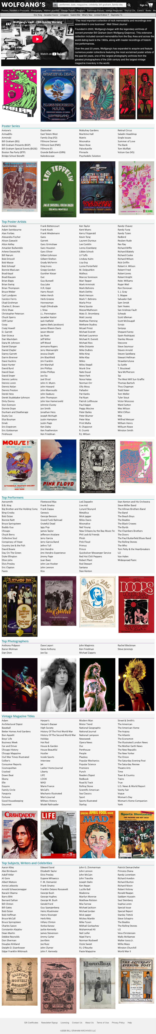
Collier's (6, 760)
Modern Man (86, 720)
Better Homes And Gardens (16, 731)
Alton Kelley (8, 244)
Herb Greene (47, 298)
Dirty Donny (8, 401)
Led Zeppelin (86, 501)
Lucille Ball (84, 889)
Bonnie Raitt (8, 519)
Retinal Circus (125, 130)
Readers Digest (87, 775)
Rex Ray (122, 244)
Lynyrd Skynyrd (87, 508)
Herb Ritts (46, 918)
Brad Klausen (9, 277)
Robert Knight (125, 277)
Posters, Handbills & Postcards (15, 10)
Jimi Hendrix (47, 549)
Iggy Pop (45, 527)
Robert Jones (124, 273)
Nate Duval (85, 371)
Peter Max (84, 419)
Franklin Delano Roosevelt (54, 889)
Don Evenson (9, 404)
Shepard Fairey (125, 331)
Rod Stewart (85, 563)
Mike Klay (84, 357)
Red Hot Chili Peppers (90, 556)
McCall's (45, 789)
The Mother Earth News (130, 746)
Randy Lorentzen (126, 874)
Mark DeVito (85, 291)
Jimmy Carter (47, 936)
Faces (5, 571)
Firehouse (7, 433)
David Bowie (8, 549)
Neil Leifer (84, 933)
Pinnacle (83, 152)
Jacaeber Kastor (51, 15)
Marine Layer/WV (51, 10)
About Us (89, 1022)
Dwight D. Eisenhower (13, 947)
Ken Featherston (49, 430)
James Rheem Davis (51, 328)
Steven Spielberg (126, 353)
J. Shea (44, 309)
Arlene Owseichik (11, 251)
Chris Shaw (7, 309)
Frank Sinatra (47, 505)
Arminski (6, 137)
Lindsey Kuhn (86, 258)
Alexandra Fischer (11, 236)
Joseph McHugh (49, 415)
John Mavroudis (49, 390)
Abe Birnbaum (9, 871)
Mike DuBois (86, 350)
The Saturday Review (129, 764)
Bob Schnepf (8, 266)
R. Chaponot (85, 426)
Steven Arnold (125, 350)
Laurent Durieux (87, 240)
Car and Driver (9, 746)
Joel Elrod (45, 379)
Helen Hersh (47, 295)
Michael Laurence (88, 335)
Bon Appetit (8, 735)
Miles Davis (85, 519)
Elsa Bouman (9, 419)
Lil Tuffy (83, 255)
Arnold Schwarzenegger (14, 889)
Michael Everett (87, 331)
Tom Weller (123, 393)
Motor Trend (85, 724)
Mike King (84, 353)
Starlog (83, 804)
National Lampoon (89, 735)
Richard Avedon (126, 878)
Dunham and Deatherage (15, 412)
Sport (82, 797)
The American (125, 724)
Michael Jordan (87, 911)
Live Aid (83, 505)
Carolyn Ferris (9, 298)
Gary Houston (48, 247)
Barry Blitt (7, 896)
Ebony (5, 778)
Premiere (84, 767)
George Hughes (49, 896)
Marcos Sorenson (88, 277)
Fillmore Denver (49, 141)
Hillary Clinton (48, 922)
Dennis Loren (9, 382)
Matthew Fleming (88, 320)
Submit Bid (75, 15)
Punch (82, 771)
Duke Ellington (9, 556)
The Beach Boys (126, 516)
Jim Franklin (47, 361)
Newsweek (84, 738)
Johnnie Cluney (48, 404)
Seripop (122, 328)
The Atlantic (124, 735)
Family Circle (8, 789)
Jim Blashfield (48, 357)
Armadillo (7, 133)
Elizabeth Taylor (49, 871)
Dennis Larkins (9, 379)
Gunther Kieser (48, 273)
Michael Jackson (87, 907)
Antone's (6, 130)
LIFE (43, 775)
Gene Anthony (48, 649)
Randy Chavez (125, 225)
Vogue (121, 793)
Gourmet (6, 804)
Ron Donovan (125, 288)
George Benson (49, 516)
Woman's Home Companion (132, 800)
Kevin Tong (84, 236)
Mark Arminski (87, 284)
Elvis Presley (8, 563)
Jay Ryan (45, 335)
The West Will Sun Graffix (131, 379)
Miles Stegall (85, 364)
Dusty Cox (7, 415)
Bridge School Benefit (13, 155)
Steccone (122, 342)
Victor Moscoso (126, 401)
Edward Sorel (47, 867)
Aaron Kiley (8, 867)
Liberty (44, 771)
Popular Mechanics (89, 760)
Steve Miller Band (127, 505)
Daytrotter (46, 130)
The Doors (123, 534)
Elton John (7, 560)
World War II (124, 951)
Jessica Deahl (47, 353)
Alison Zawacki (10, 240)
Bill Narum (7, 255)
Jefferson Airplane (50, 534)
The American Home (128, 727)
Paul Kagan (85, 404)
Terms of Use (103, 1022)
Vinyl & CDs (129, 10)
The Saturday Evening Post (131, 760)
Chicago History (10, 749)
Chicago (6, 530)
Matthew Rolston (88, 900)
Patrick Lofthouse (88, 401)
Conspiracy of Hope (12, 541)
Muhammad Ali (87, 929)
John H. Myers (48, 382)
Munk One (84, 368)
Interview (45, 760)
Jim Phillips (46, 368)
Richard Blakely (126, 251)
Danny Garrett (9, 353)
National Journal (87, 731)
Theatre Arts (124, 767)
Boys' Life (7, 738)
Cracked (6, 771)
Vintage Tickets (68, 10)
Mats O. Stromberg (89, 313)
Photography (36, 10)
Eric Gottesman (10, 430)
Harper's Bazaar (49, 724)
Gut (42, 277)
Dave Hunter (8, 364)
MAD (43, 782)
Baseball (6, 727)
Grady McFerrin (49, 262)
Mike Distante (86, 346)
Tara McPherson (126, 371)
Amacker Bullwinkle (12, 247)
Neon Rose (84, 144)
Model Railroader (50, 804)
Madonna (84, 892)
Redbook (84, 778)
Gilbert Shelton (48, 258)
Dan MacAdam (9, 339)
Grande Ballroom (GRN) (53, 152)
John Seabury (47, 393)
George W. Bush (49, 900)
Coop (4, 324)
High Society (47, 727)
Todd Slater (123, 390)
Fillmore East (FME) (50, 144)
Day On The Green (11, 552)
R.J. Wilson (84, 433)
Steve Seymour (125, 346)
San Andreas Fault (127, 309)
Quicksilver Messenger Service (95, 552)
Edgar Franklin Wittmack (14, 951)
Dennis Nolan (9, 386)
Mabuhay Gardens (89, 130)
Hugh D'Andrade (49, 306)
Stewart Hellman (126, 357)
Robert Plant (85, 560)
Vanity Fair (123, 789)
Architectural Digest (12, 724)
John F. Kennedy (49, 951)
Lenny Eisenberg (87, 247)
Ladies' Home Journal (52, 767)
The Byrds (123, 527)
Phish (82, 538)
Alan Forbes (8, 233)
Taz (119, 375)
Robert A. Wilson (126, 266)
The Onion (123, 756)
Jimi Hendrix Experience (53, 552)
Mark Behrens (86, 288)
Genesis (45, 512)
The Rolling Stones (127, 541)
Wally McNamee (126, 936)
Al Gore (6, 878)
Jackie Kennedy (48, 929)
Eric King (38, 15)
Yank (120, 804)
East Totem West (49, 133)
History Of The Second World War (58, 735)
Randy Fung (124, 229)
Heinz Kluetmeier (49, 911)
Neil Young (84, 527)
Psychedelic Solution (90, 155)
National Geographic (90, 727)
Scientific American (89, 789)
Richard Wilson (125, 258)
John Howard (47, 386)
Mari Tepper (85, 280)
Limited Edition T (101, 15)
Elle (3, 782)
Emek (5, 423)
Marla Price (85, 302)
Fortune (6, 797)
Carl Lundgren (9, 295)
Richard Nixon (125, 885)
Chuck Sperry (9, 317)
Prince (82, 549)
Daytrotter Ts (116, 15)
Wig (120, 415)
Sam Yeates (124, 306)
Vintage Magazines (114, 10)
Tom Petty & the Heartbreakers (134, 549)
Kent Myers (85, 229)
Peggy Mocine (86, 408)
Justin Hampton (49, 419)
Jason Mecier (47, 331)
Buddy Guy (8, 527)
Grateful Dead (48, 523)
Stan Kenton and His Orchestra (134, 501)
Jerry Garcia (47, 538)
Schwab (122, 313)
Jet (42, 764)
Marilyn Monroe (87, 896)
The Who (122, 545)
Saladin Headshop (127, 133)
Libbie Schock (86, 251)
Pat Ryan (83, 397)
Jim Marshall (47, 364)
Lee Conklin (85, 244)
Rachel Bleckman (127, 645)
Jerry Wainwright (49, 350)
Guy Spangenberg (50, 907)
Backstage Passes (95, 10)
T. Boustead (124, 368)
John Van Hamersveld (52, 401)
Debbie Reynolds (11, 936)
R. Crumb (84, 430)
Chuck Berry (8, 534)
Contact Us (77, 1022)
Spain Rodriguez (126, 335)
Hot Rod (45, 742)
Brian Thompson (10, 288)
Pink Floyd (84, 541)
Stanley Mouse (125, 339)
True (120, 782)
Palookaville (85, 148)
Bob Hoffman (9, 914)
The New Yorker (126, 753)
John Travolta (86, 878)
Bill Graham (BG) (10, 141)
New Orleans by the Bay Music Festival (99, 530)
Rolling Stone (86, 786)
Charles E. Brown (11, 306)
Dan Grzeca (8, 335)
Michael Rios (85, 342)
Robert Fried (124, 269)
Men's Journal (48, 797)
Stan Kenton (85, 571)
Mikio (82, 361)
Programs (81, 10)
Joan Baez (46, 560)
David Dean (8, 371)
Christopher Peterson (13, 313)
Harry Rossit (47, 291)
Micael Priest (86, 328)
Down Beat (7, 775)
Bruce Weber (8, 291)
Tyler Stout (123, 397)
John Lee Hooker (49, 563)
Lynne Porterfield (88, 266)
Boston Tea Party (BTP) (13, 152)
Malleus (83, 273)
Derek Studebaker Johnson (16, 397)
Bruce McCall (9, 918)
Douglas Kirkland (11, 944)
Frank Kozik (47, 229)
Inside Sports (47, 756)
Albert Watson (9, 881)
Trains (121, 778)
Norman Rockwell (88, 940)
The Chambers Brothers (130, 530)
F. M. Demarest (49, 881)
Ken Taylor (84, 225)
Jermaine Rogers (49, 346)
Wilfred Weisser (126, 419)
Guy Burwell (47, 280)
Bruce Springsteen (11, 523)
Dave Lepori (47, 645)
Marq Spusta (85, 306)
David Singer (8, 375)
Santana (83, 567)
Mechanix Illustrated (51, 793)
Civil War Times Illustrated (15, 756)
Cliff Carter (7, 320)
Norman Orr (85, 382)
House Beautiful (49, 749)
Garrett (44, 240)
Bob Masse (7, 262)
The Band (123, 512)
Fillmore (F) (46, 148)
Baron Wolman (10, 649)
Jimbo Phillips (48, 371)
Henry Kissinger (49, 914)
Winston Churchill (127, 947)
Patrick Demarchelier (129, 867)
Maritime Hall (86, 133)
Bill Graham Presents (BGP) (16, 144)
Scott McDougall (126, 320)
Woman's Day (125, 797)
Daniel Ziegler (9, 350)
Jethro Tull (46, 545)
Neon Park (84, 375)
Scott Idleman (125, 317)
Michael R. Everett (88, 339)
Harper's (45, 720)
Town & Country (126, 775)
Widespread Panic (127, 560)
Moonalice (84, 141)
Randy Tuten (124, 233)
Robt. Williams (125, 280)
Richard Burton (126, 881)
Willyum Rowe (125, 426)
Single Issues (124, 137)
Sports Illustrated (88, 800)
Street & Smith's (126, 720)
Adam (5, 720)
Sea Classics (85, 793)
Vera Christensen (126, 933)
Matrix (82, 137)
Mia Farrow (85, 903)
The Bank (123, 144)
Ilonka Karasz (47, 925)
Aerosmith (7, 501)
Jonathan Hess (48, 412)
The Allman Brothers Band (131, 508)
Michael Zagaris (87, 652)
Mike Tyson (85, 922)
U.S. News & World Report (131, 786)
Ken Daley (46, 426)
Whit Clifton (124, 412)
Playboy (83, 756)
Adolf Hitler (8, 874)
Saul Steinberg (125, 900)
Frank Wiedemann (50, 233)
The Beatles (124, 519)
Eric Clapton (8, 567)
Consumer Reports (11, 764)
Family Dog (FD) (49, 137)
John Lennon (47, 567)
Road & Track (86, 782)
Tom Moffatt (124, 148)
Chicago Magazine (11, 753)
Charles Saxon (9, 925)
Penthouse (84, 749)
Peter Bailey (85, 412)
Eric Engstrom (9, 426)
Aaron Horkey (9, 225)
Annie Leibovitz (10, 885)
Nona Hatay (85, 379)
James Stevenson (49, 933)
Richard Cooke (125, 255)
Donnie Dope (9, 408)
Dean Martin (8, 933)
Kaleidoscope (47, 155)
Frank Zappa (47, 508)
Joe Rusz (45, 944)
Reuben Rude (125, 240)
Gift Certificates (31, 1022)
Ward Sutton (124, 404)
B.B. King (6, 505)
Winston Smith (125, 430)
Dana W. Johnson (11, 342)
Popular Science (87, 764)
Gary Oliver (47, 251)
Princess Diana (125, 871)
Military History (49, 800)
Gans (43, 236)
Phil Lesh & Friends (89, 534)
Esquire (6, 786)
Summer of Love (126, 141)
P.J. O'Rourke (85, 947)
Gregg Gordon (48, 269)
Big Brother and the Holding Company (22, 508)
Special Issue (124, 907)
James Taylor (47, 530)
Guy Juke (45, 284)
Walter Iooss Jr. (125, 940)
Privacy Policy (118, 1022)
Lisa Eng (83, 262)
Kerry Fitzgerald (87, 233)
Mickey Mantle (87, 918)
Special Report (125, 911)
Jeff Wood (46, 342)
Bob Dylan (7, 516)
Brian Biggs (8, 280)
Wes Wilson (124, 408)
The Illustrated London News (133, 742)
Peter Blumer (86, 415)
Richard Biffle (125, 247)
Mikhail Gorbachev (89, 925)
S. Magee (122, 295)
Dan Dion (7, 652)
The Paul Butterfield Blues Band (134, 538)
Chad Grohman (10, 302)
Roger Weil (123, 284)
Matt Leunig (85, 317)
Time (120, 771)
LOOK (44, 778)
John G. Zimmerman (90, 867)
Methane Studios (88, 324)
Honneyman (47, 302)
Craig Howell (8, 328)
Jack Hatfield (47, 320)
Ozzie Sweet (85, 944)
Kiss (43, 571)
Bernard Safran (10, 900)
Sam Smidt (123, 302)
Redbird (122, 236)
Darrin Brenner (10, 357)
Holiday (45, 738)
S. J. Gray (122, 291)
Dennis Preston (10, 390)
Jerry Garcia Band (50, 541)
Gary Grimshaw (49, 244)
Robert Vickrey (125, 889)
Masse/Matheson (88, 309)
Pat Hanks (84, 393)
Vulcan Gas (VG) (126, 152)
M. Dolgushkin (86, 269)
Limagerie (64, 15)
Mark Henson (86, 295)
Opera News (85, 742)
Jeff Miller (46, 339)
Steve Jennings (125, 649)
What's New (87, 15)
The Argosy (123, 731)
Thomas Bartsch (126, 382)
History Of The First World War (57, 731)
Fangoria (6, 793)
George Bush (47, 892)
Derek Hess (8, 393)
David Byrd (8, 368)
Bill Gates (7, 907)
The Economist (125, 738)
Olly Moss (84, 386)
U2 (119, 552)
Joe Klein (45, 940)
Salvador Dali (125, 298)
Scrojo (121, 324)
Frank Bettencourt (50, 225)
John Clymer (47, 947)
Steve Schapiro (125, 918)
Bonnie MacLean (10, 269)
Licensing (65, 1022)
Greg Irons (46, 266)
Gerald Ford (47, 903)
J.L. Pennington (48, 313)
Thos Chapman (125, 386)
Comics (140, 10)
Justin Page (46, 423)
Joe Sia (44, 375)
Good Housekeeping (12, 800)
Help (130, 1022)
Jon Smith (46, 408)
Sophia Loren (125, 903)
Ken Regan (84, 885)
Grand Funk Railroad (51, 519)
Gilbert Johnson (49, 255)
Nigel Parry (85, 936)
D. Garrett (7, 331)
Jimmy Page (47, 556)
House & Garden (49, 746)
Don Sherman (9, 940)
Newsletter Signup (49, 1022)
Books (148, 10)
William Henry (125, 423)
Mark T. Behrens (87, 298)
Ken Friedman (48, 433)
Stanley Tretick (125, 914)
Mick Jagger (85, 516)
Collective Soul (9, 538)
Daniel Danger (9, 346)
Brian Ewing (8, 284)
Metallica (84, 512)
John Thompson (49, 397)
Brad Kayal (7, 273)
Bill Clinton (7, 903)
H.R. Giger (46, 288)
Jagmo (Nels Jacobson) (52, 324)
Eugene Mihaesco (50, 878)
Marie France (47, 786)
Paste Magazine (87, 951)
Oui (81, 746)
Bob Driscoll (8, 258)
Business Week (10, 742)
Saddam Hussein (126, 896)
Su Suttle (122, 364)
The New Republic (127, 749)
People (82, 753)
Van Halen (123, 556)
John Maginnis (86, 645)
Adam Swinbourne (11, 229)
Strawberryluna (126, 361)
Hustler (44, 753)
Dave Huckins (9, 361)
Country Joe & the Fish (13, 545)
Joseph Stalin (86, 881)
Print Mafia (85, 423)
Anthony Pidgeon (11, 645)
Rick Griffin (123, 262)
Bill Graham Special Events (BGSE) (19, 148)
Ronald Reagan (125, 892)
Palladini (83, 390)
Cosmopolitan (9, 767)
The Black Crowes (127, 523)
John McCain (85, 874)
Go (129, 5)
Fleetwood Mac (49, 501)
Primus (83, 545)
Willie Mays (124, 944)
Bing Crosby (8, 512)
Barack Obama (9, 892)
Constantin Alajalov (12, 929)
